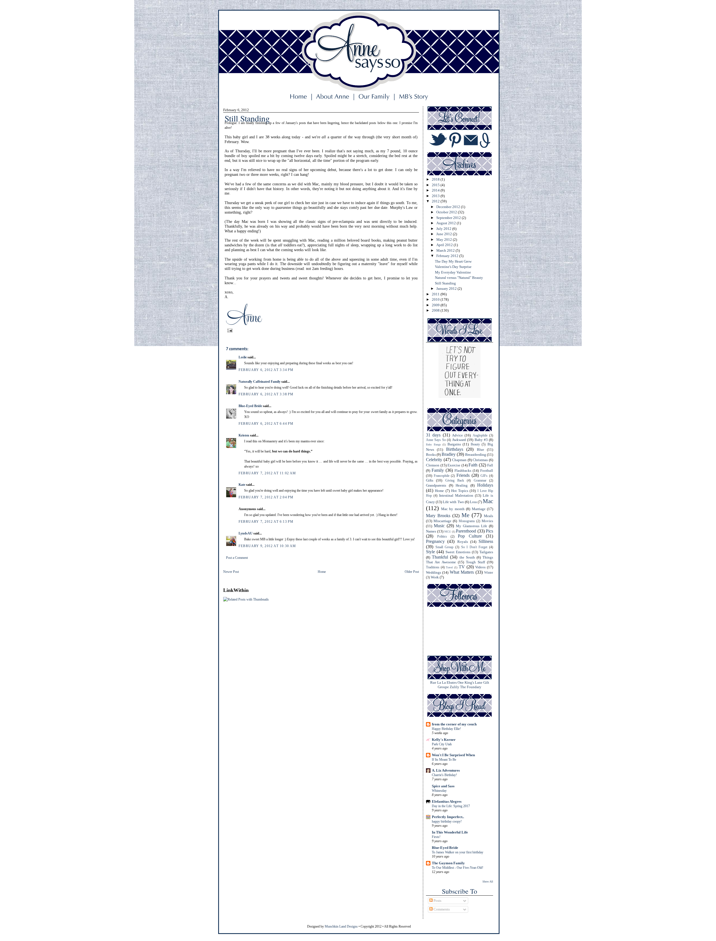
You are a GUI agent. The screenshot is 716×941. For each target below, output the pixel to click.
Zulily (454, 687)
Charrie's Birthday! (444, 775)
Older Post (412, 572)
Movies (487, 521)
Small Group (444, 547)
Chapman (459, 460)
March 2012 (446, 250)
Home (322, 572)
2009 (436, 305)
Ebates (452, 682)
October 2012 (447, 212)
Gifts (429, 480)
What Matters (462, 572)
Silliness (486, 541)
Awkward (459, 440)
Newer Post (231, 572)
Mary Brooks (438, 515)
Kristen (244, 435)
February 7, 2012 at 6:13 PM (266, 522)
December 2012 (448, 207)
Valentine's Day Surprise (453, 267)
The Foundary (470, 687)
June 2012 (444, 234)
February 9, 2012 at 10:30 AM (267, 546)
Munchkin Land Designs (341, 926)
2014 (436, 190)
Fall (490, 465)
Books (431, 454)
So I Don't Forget (474, 547)
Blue (480, 449)
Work (435, 577)
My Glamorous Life (471, 526)
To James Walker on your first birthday (457, 852)
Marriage (479, 509)
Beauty (475, 444)
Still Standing (445, 283)
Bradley (449, 454)
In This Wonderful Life (450, 832)
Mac (488, 501)
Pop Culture (470, 536)
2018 (436, 179)
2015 (436, 185)
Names (431, 531)
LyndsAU (246, 533)
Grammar (480, 480)
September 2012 (449, 218)
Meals (488, 516)
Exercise (453, 465)
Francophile (441, 476)
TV (462, 566)
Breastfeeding (475, 454)
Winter (488, 573)
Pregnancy (435, 541)
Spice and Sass (443, 786)
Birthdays (454, 449)
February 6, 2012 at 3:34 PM (266, 370)
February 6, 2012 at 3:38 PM (266, 394)
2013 (436, 196)
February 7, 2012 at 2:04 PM (266, 497)
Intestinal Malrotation (456, 495)
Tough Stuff (475, 562)
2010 (436, 299)
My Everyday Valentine (453, 272)
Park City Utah (442, 744)
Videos (480, 567)
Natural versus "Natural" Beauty (459, 277)
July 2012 (444, 229)
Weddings (433, 572)
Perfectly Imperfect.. (448, 817)
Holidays (485, 485)
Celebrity (434, 459)
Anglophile (480, 435)
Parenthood (466, 531)
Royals (462, 542)
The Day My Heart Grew (453, 261)
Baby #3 (481, 440)
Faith (472, 465)
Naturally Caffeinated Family (260, 382)
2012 (436, 201)
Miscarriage (442, 521)
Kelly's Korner (444, 739)
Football (486, 470)
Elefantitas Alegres (446, 801)
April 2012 (445, 245)
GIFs (484, 476)
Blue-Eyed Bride (250, 406)
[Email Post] (229, 330)
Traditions (432, 567)
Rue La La (438, 682)
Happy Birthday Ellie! (446, 729)
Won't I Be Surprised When (453, 755)
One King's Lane (470, 682)
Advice (457, 435)
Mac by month (453, 509)
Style (430, 551)
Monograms (467, 521)
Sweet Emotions (458, 552)
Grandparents (436, 485)
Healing (462, 485)
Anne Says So (436, 440)
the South (467, 557)
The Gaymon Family (448, 863)
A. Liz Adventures (446, 770)
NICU (447, 531)
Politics (442, 536)
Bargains (454, 444)
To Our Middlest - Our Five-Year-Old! (457, 868)
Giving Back (454, 480)
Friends (463, 475)
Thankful (440, 557)
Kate (242, 485)
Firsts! (436, 837)
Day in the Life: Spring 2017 (451, 806)
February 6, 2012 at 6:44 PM (266, 424)
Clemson (432, 465)
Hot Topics (459, 491)
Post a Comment (237, 558)
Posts (437, 900)
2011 (436, 294)
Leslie (243, 357)
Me (465, 515)
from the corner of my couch (454, 724)
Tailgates (486, 552)
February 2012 (447, 256)
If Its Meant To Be (444, 760)
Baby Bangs (433, 444)
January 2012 (447, 288)
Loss (473, 502)
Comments (441, 909)
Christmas (480, 460)
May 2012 (444, 239)
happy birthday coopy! (447, 821)
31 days (433, 435)
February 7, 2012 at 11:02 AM (267, 473)
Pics (489, 531)
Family (438, 470)
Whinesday (439, 791)
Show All (487, 881)
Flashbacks (462, 470)
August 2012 (446, 223)
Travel (449, 567)
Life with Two (453, 502)
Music (439, 525)
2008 (436, 310)
